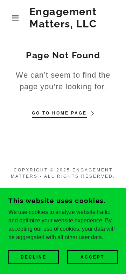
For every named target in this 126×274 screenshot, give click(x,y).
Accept (92, 257)
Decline (34, 257)
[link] (63, 18)
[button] (10, 18)
